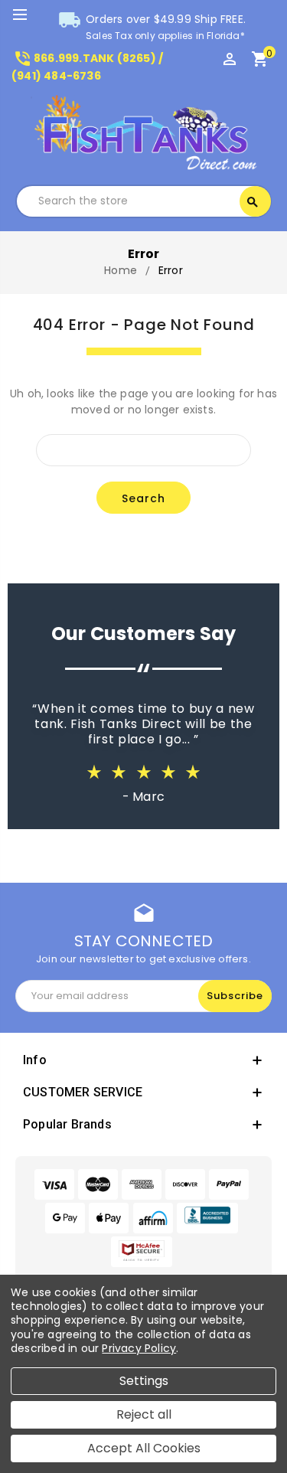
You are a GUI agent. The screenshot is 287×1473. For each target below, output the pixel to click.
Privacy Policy (139, 1348)
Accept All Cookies (144, 1448)
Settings (143, 1381)
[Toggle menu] (26, 15)
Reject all (143, 1414)
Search (252, 202)
